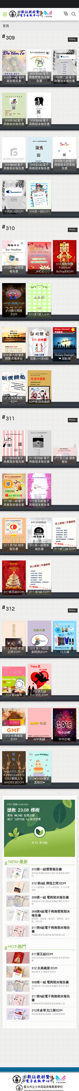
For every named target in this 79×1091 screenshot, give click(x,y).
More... (72, 39)
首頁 (6, 26)
